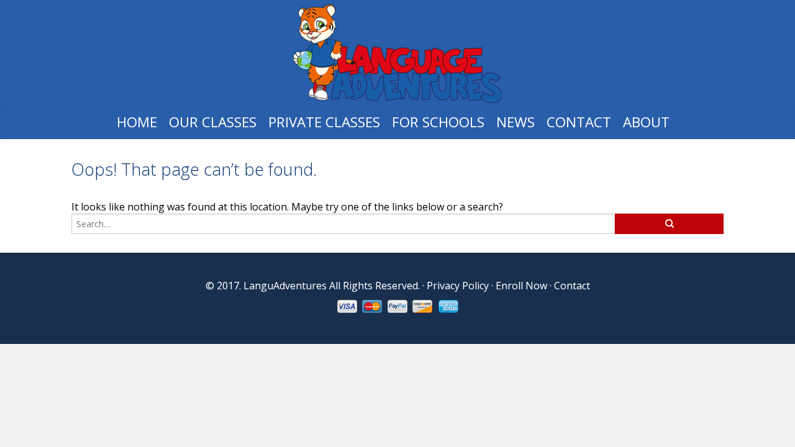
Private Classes (324, 122)
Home (137, 122)
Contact (579, 122)
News (515, 122)
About (646, 122)
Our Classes (213, 122)
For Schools (438, 122)
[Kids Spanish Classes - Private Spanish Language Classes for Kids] (397, 54)
